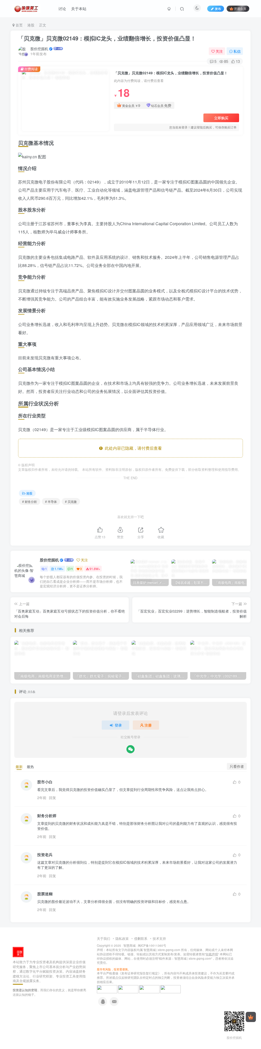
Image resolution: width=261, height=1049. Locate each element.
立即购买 (221, 117)
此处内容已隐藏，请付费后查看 (132, 448)
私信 (237, 51)
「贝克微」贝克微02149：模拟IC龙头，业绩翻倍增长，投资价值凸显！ (107, 38)
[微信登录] (130, 749)
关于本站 (78, 8)
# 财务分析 (29, 501)
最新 (19, 766)
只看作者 (237, 766)
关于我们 (103, 938)
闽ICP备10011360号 (152, 945)
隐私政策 (122, 938)
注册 (148, 725)
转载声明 (212, 954)
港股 (30, 24)
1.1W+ (59, 568)
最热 (30, 766)
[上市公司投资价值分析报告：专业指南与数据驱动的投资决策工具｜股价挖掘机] (18, 951)
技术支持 (159, 938)
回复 (52, 797)
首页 (19, 24)
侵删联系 (140, 938)
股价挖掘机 (39, 48)
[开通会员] (251, 1017)
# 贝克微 (71, 501)
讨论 (62, 8)
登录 (118, 725)
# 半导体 (51, 501)
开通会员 (240, 8)
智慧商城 (129, 945)
